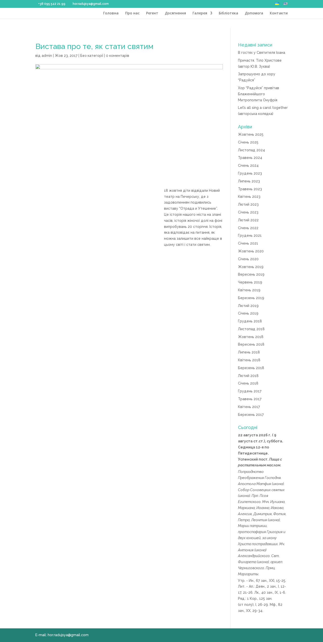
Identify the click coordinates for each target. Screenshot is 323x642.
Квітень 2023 (249, 197)
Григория (275, 532)
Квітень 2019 (249, 290)
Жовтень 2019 (250, 267)
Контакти (279, 13)
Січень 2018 (248, 383)
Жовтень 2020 (251, 251)
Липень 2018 (249, 352)
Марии (243, 526)
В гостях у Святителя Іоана (261, 53)
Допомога (254, 13)
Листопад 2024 (251, 150)
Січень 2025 (248, 142)
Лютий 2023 (248, 204)
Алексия (245, 514)
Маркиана (246, 508)
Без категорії (91, 56)
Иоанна (262, 508)
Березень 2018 (251, 368)
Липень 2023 (249, 181)
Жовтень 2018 (250, 337)
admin (47, 56)
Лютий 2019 (248, 306)
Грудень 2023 (250, 173)
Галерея (200, 13)
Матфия (263, 484)
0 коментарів (117, 56)
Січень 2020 (248, 259)
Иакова (277, 508)
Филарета (247, 562)
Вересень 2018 (251, 344)
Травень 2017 (249, 399)
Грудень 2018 (250, 321)
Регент (152, 13)
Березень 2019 (251, 298)
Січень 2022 (248, 228)
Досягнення (175, 13)
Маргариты (248, 574)
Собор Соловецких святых (261, 490)
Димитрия (262, 514)
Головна (111, 13)
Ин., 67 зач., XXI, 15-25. (267, 581)
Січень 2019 (248, 313)
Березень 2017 (251, 415)
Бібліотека (228, 13)
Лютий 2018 (248, 376)
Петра (244, 520)
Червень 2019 (250, 282)
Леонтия (259, 520)
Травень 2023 (250, 189)
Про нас (132, 13)
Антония (246, 550)
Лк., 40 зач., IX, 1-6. (270, 592)
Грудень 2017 (249, 391)
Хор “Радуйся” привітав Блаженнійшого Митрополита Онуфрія (258, 94)
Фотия (279, 514)
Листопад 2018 (251, 329)
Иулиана (277, 502)
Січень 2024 (248, 165)
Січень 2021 (248, 243)
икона (278, 484)
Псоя (264, 496)
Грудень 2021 (250, 235)
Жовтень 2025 (250, 134)
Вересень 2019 (251, 274)
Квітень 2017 (249, 407)
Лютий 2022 (248, 220)
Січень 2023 (248, 212)
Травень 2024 (250, 158)
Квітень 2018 (249, 360)
